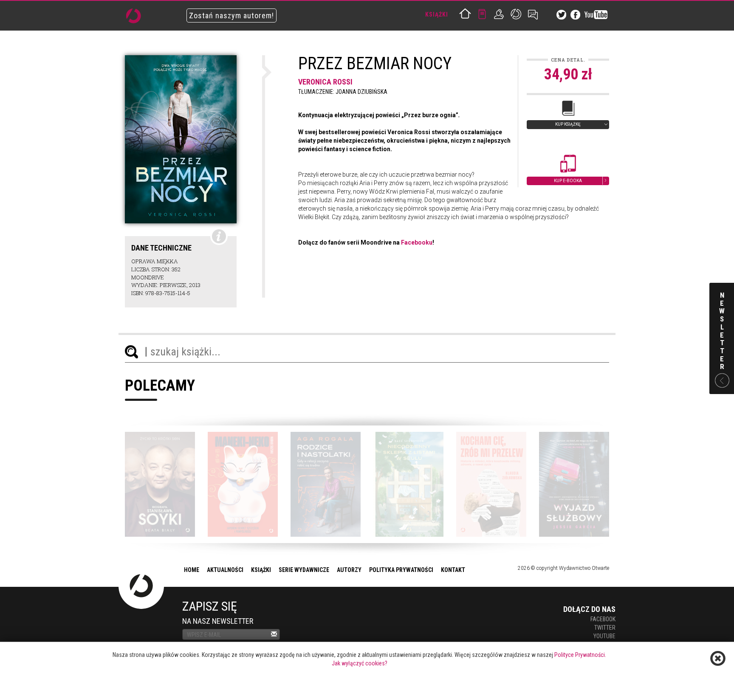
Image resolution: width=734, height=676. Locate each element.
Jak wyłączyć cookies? (359, 663)
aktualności (225, 569)
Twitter (604, 627)
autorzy (349, 569)
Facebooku (416, 242)
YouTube (604, 636)
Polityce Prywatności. (580, 654)
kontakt (453, 569)
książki (261, 569)
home (191, 569)
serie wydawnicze (304, 569)
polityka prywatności (401, 569)
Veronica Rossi (325, 81)
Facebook (602, 619)
